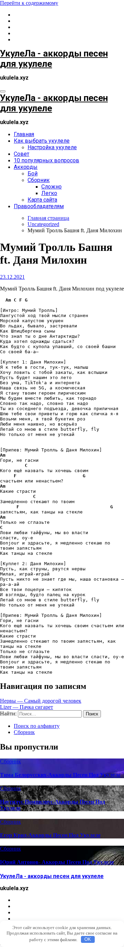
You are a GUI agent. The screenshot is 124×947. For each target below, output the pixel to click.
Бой (33, 173)
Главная (24, 134)
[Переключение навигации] (3, 91)
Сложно (51, 186)
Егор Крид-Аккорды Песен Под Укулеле (50, 835)
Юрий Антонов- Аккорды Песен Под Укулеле (57, 862)
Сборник (39, 180)
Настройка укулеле (52, 147)
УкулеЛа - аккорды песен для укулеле (52, 876)
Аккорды (26, 167)
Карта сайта (42, 199)
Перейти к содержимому (29, 3)
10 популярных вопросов (46, 160)
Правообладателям (39, 206)
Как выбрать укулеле (42, 141)
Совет (21, 154)
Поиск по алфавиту (37, 726)
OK (87, 939)
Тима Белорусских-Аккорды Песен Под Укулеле (60, 775)
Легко (49, 193)
